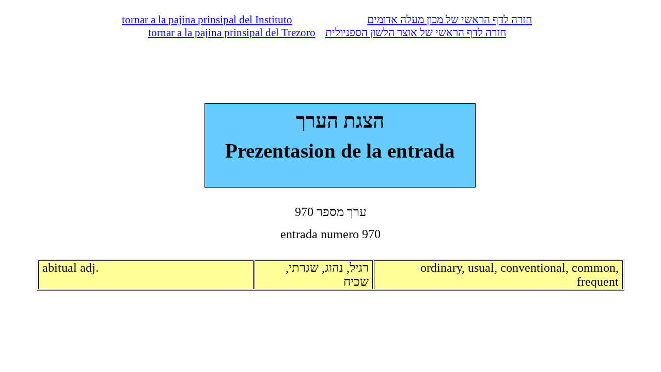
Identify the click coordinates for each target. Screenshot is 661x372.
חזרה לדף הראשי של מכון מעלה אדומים (449, 19)
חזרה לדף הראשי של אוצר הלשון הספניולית (415, 32)
